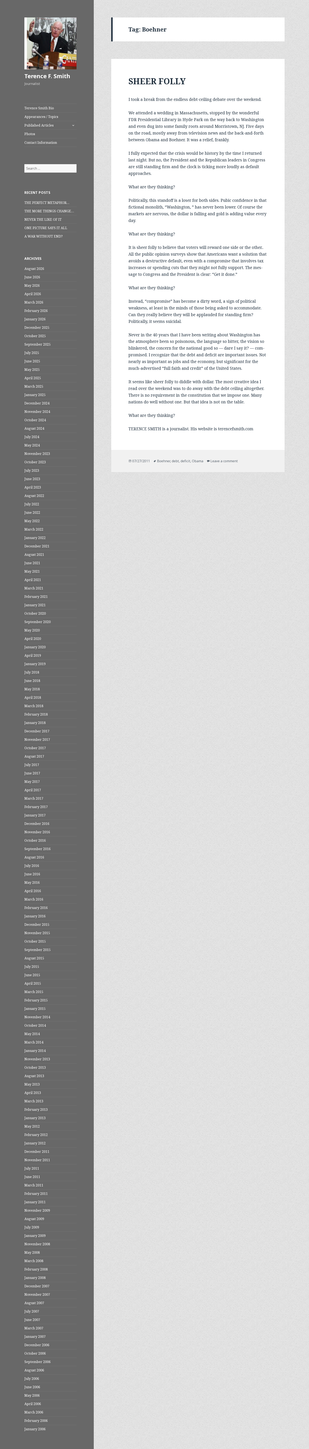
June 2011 (32, 1176)
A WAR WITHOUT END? (43, 236)
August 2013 (34, 1076)
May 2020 (32, 630)
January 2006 (35, 1429)
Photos (29, 134)
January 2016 (35, 916)
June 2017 (32, 773)
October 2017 (35, 748)
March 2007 (33, 1328)
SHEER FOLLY (157, 81)
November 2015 (37, 933)
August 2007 (34, 1303)
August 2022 (34, 495)
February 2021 (36, 596)
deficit (185, 461)
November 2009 (37, 1210)
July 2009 (31, 1227)
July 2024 (31, 437)
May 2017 (32, 781)
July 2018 (31, 672)
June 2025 (32, 361)
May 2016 (32, 882)
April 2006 (32, 1403)
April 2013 (32, 1092)
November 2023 (37, 453)
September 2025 (37, 344)
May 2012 (32, 1126)
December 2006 (36, 1345)
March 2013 (33, 1101)
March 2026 (33, 302)
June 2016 (32, 874)
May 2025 (32, 369)
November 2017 (37, 739)
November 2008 (37, 1244)
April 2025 (32, 378)
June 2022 (32, 512)
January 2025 (35, 394)
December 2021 (36, 546)
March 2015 (33, 991)
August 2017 (34, 756)
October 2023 (35, 462)
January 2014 (35, 1050)
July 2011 (31, 1168)
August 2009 (34, 1219)
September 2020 (37, 621)
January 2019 (35, 664)
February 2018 (36, 714)
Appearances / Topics (41, 116)
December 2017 (36, 731)
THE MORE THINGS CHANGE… (49, 211)
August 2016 (34, 857)
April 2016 (32, 891)
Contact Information (40, 142)
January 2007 (35, 1336)
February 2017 (36, 806)
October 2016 (35, 840)
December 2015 (36, 924)
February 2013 (36, 1109)
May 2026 (32, 285)
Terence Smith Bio (39, 108)
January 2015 (35, 1008)
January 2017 (35, 815)
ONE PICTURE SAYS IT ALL (45, 228)
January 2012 (35, 1143)
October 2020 (35, 613)
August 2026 (34, 268)
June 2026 (32, 277)
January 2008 (35, 1277)
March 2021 (33, 588)
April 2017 (32, 790)
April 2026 (32, 294)
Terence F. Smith (47, 76)
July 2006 (31, 1378)
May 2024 (32, 445)
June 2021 (32, 563)
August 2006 (34, 1370)
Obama (197, 461)
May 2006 (32, 1395)
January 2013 (35, 1118)
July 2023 (31, 470)
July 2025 (31, 352)
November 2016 (37, 832)
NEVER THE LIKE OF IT (43, 219)
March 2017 (33, 798)
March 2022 (33, 529)
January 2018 (35, 722)
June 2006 (32, 1387)
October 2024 (35, 420)
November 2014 (37, 1017)
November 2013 (37, 1059)
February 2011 (36, 1193)
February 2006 (36, 1420)
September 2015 (37, 949)
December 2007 (36, 1286)
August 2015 (34, 958)
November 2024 (37, 411)
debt (175, 461)
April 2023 (32, 487)
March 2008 (33, 1261)
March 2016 (33, 899)
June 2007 (32, 1319)
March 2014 (33, 1042)
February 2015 (36, 1000)
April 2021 (32, 579)
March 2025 (33, 386)
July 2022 (31, 504)
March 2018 (33, 706)
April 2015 (32, 983)
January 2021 (35, 605)
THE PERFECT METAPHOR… (46, 202)
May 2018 (32, 689)
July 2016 (31, 865)
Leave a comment (224, 461)
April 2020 (32, 638)
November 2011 (37, 1160)
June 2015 (32, 975)
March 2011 (33, 1185)
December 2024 (36, 403)
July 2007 (31, 1311)
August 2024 (34, 428)
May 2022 (32, 521)
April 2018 (32, 697)
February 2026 (36, 310)
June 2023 (32, 479)
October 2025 (35, 336)
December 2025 (36, 327)
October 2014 (35, 1025)
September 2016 (37, 849)
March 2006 (33, 1412)
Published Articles (39, 125)
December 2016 (36, 823)
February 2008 (36, 1269)
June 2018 (32, 680)
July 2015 (31, 966)
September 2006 (37, 1361)
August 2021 (34, 554)
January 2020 (35, 647)
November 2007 (37, 1294)
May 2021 (32, 571)
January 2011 (35, 1202)
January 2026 (35, 319)
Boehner (163, 461)
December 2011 (36, 1151)
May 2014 (32, 1034)
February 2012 (36, 1134)
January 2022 (35, 537)
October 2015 (35, 941)
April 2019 (32, 655)
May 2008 (32, 1252)
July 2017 (31, 764)
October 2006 (35, 1353)
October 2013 (35, 1067)
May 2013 (32, 1084)
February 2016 (36, 907)
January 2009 (35, 1235)
